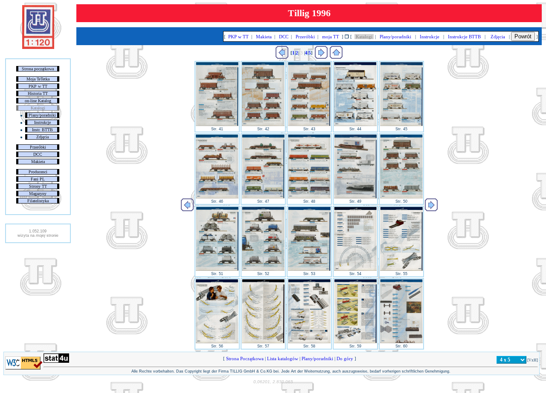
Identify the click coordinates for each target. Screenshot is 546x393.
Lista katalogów (282, 358)
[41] (217, 125)
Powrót (522, 36)
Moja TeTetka (37, 79)
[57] (263, 342)
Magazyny (37, 193)
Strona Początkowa (245, 358)
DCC (37, 154)
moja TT (330, 36)
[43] (309, 125)
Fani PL (38, 179)
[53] (309, 269)
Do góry (344, 358)
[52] (263, 269)
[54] (355, 269)
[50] (401, 197)
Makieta (38, 161)
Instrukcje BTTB (464, 36)
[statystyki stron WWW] (56, 361)
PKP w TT (38, 86)
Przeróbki (38, 147)
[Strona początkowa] (38, 47)
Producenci (38, 171)
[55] (401, 269)
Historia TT (38, 93)
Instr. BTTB (42, 129)
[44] (355, 125)
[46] (217, 197)
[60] (401, 342)
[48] (309, 197)
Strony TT (38, 186)
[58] (309, 342)
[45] (401, 125)
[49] (355, 197)
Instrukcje (42, 122)
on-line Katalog (38, 100)
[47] (263, 197)
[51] (217, 269)
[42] (263, 125)
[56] (217, 342)
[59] (355, 342)
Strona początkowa (38, 68)
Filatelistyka (38, 200)
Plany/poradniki (42, 115)
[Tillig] (336, 57)
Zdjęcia (42, 137)
